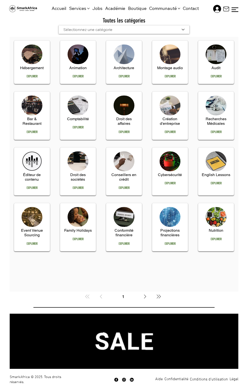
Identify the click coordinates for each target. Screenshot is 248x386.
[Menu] (235, 9)
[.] (215, 8)
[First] (87, 296)
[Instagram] (124, 380)
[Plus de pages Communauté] (179, 8)
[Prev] (101, 296)
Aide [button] (159, 379)
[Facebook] (116, 380)
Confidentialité (176, 379)
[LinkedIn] (132, 380)
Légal (234, 379)
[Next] (145, 296)
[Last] (158, 296)
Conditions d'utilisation (209, 379)
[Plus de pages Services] (88, 8)
